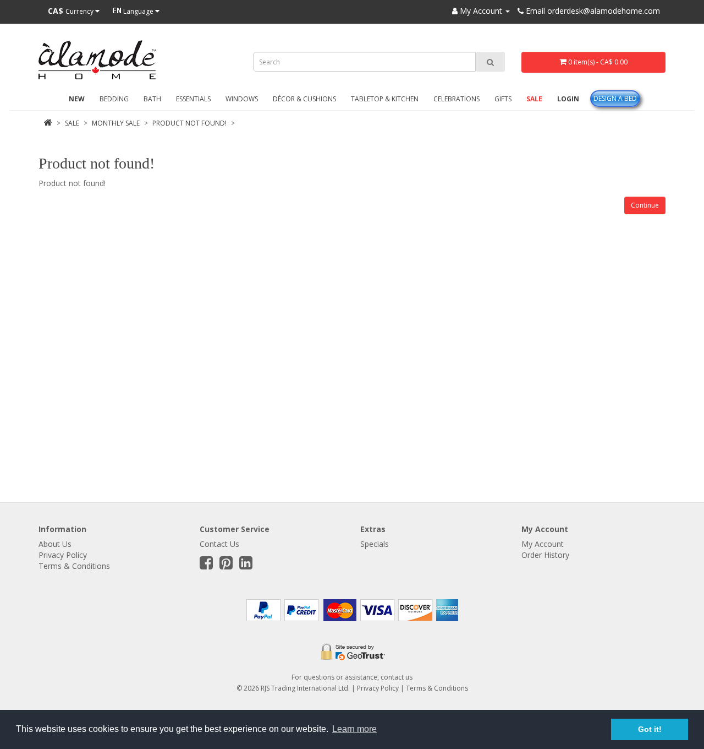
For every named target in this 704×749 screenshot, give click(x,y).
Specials (374, 544)
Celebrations (456, 99)
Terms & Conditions (74, 566)
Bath (152, 99)
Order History (545, 555)
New (77, 99)
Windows (242, 99)
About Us (55, 544)
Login (568, 99)
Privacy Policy (62, 555)
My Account (542, 544)
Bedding (114, 99)
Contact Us (219, 544)
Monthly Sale (116, 123)
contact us (397, 677)
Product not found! (189, 123)
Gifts (503, 99)
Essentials (193, 99)
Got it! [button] (650, 729)
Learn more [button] (354, 729)
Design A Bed (615, 98)
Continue (645, 205)
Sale (534, 99)
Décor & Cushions (304, 99)
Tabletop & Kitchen (385, 99)
